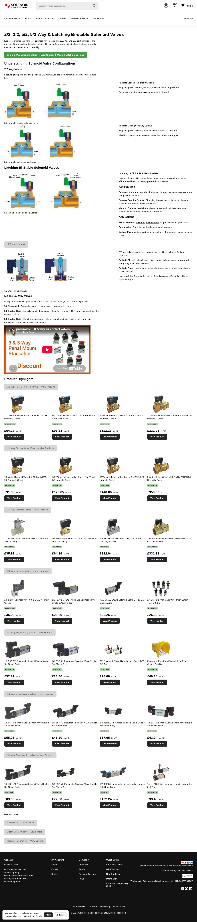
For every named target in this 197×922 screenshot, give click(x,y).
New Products (113, 874)
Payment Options (87, 874)
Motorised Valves (79, 18)
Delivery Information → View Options (25, 841)
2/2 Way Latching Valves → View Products (27, 509)
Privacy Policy (79, 906)
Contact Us (187, 18)
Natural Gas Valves (45, 18)
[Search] (94, 6)
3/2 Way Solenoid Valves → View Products (27, 571)
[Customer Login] (166, 6)
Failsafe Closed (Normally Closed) (137, 82)
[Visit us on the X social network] (182, 889)
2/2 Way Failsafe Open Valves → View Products (30, 448)
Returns (82, 869)
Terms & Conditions (98, 906)
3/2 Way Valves (16, 244)
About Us (83, 864)
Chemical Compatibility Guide (117, 884)
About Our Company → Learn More (24, 832)
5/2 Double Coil (12, 311)
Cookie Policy (118, 906)
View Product (14, 436)
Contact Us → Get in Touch (20, 822)
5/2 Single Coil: (12, 306)
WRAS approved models (147, 222)
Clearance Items (114, 864)
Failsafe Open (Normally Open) (135, 125)
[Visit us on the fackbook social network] (186, 889)
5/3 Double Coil (12, 319)
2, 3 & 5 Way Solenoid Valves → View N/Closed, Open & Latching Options (45, 55)
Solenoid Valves (12, 18)
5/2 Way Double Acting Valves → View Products (30, 694)
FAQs (81, 878)
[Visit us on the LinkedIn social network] (190, 889)
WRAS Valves (112, 869)
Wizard (62, 18)
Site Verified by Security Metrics (177, 870)
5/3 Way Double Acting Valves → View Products (30, 755)
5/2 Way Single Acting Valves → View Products (29, 632)
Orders (54, 869)
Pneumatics (98, 18)
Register (55, 874)
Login (54, 864)
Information (111, 878)
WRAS (28, 18)
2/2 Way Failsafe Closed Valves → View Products (31, 387)
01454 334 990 (11, 864)
